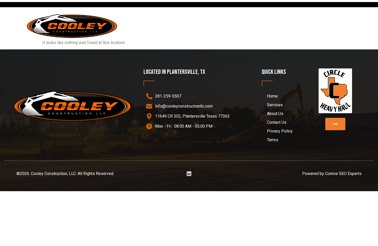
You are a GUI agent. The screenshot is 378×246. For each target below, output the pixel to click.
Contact (337, 25)
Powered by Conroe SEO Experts (332, 173)
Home (246, 25)
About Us (307, 25)
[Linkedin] (189, 174)
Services (271, 25)
